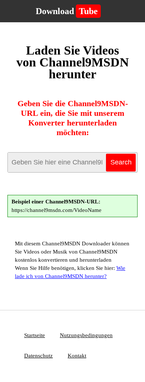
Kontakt (77, 356)
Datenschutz (38, 356)
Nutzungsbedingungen (86, 335)
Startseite (34, 335)
